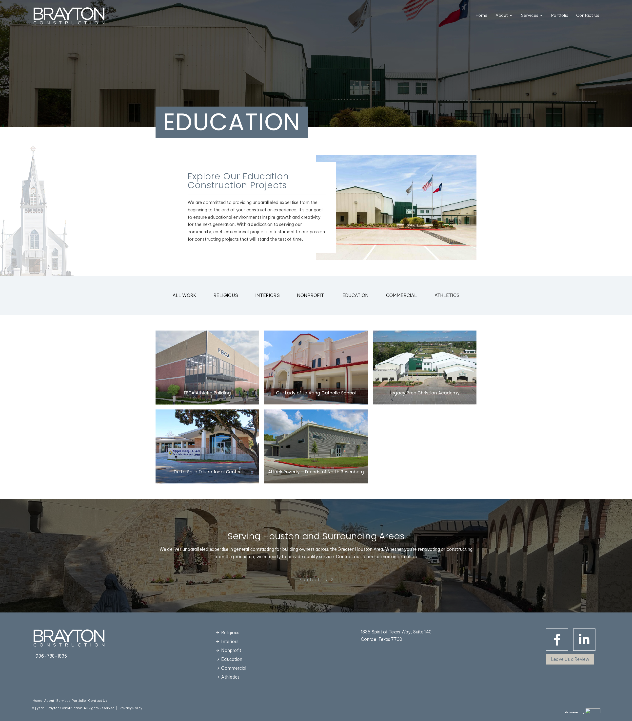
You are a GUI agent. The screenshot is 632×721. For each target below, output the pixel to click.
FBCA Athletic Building (207, 393)
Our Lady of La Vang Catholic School (316, 393)
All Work (185, 295)
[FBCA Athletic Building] (207, 368)
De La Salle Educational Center (207, 472)
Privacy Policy (130, 708)
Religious (226, 295)
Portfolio (559, 15)
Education (355, 295)
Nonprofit (311, 295)
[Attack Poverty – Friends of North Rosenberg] (316, 446)
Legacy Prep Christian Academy (425, 393)
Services (529, 15)
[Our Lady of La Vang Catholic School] (316, 368)
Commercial (401, 295)
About (501, 15)
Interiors (267, 295)
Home (481, 15)
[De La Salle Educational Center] (207, 446)
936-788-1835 (51, 656)
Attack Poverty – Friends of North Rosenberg (316, 472)
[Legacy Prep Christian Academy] (424, 368)
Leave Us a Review (570, 659)
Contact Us (587, 15)
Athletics (447, 295)
